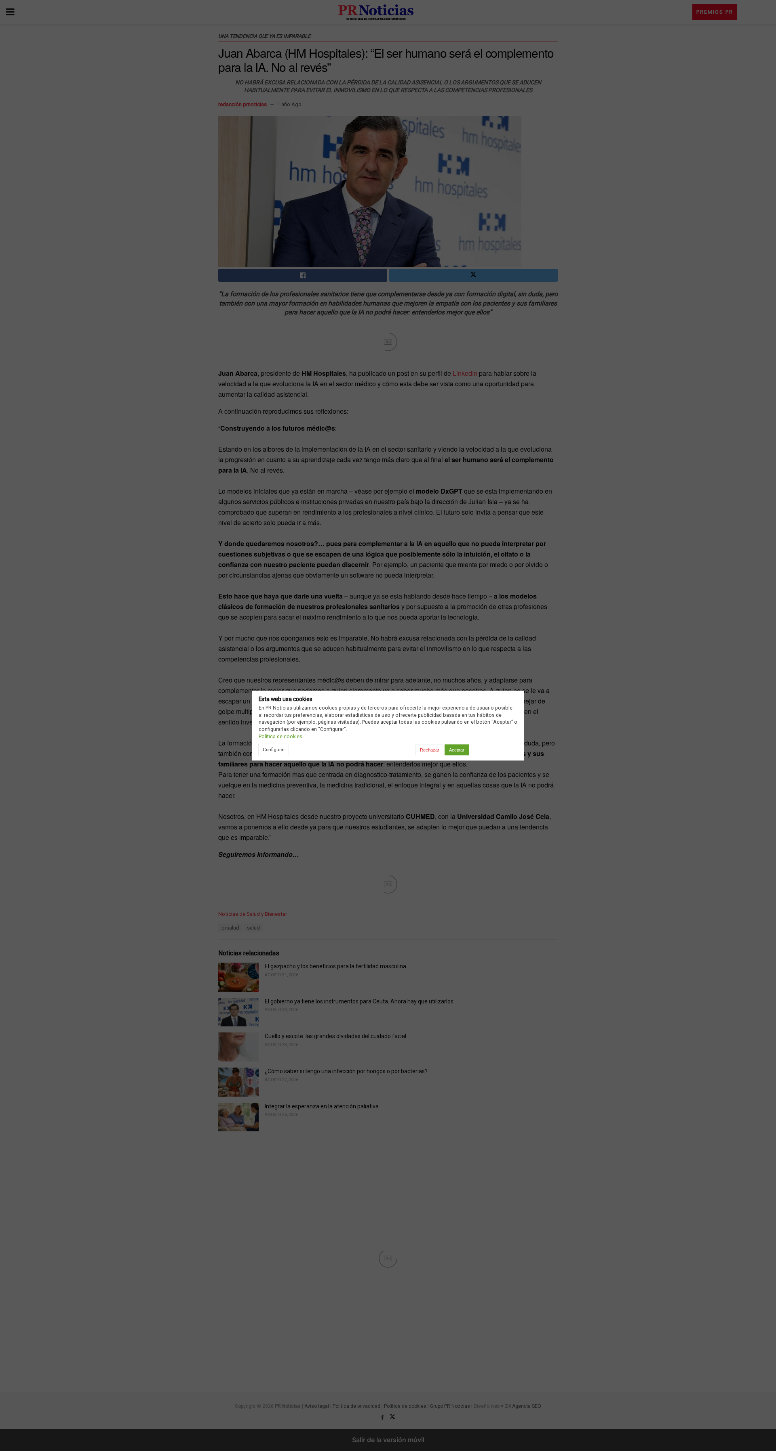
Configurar (274, 749)
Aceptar (456, 749)
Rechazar (429, 749)
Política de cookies (280, 736)
